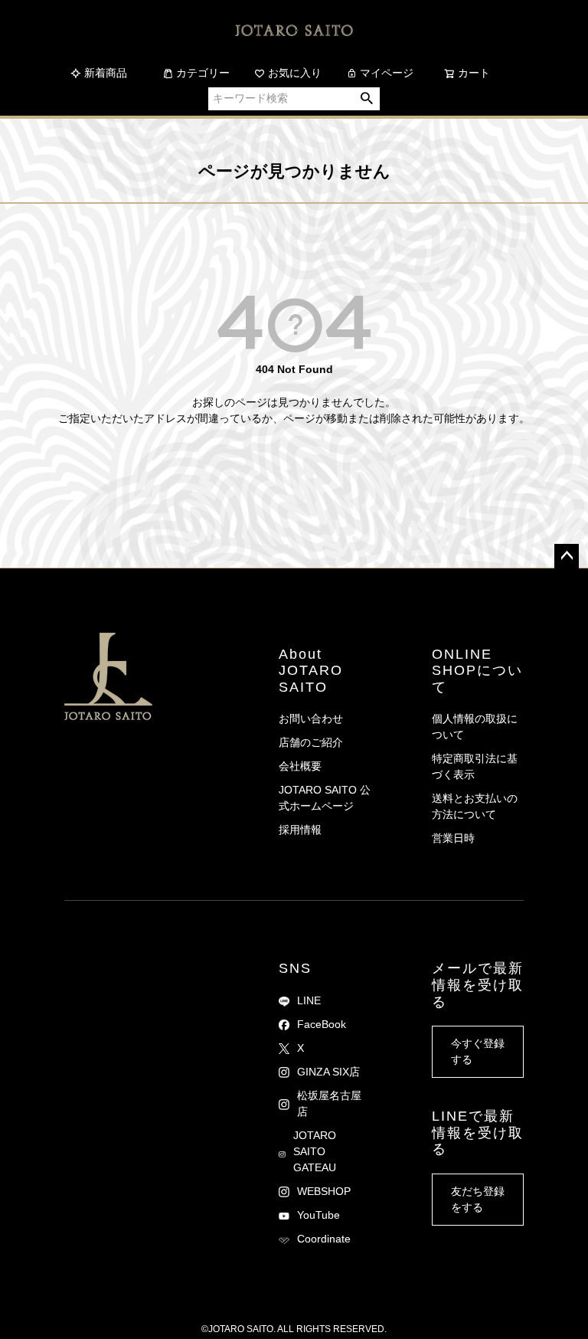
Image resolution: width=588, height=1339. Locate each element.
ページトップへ (566, 556)
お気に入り (295, 73)
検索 (367, 99)
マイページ (386, 73)
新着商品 (105, 73)
